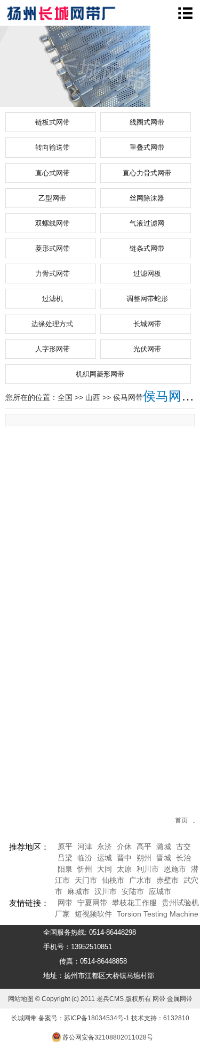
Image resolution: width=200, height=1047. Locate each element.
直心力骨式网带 (147, 173)
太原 (124, 869)
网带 (65, 902)
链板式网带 (52, 122)
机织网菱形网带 (100, 374)
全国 (65, 397)
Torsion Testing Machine (157, 914)
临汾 (84, 857)
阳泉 (65, 869)
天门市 (86, 880)
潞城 (163, 846)
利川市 (148, 869)
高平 (144, 846)
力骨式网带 (52, 274)
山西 (92, 397)
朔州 (144, 857)
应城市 (160, 891)
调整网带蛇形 (147, 299)
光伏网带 (147, 349)
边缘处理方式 (52, 324)
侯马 (120, 397)
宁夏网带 (92, 902)
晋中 (124, 857)
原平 (65, 846)
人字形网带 (52, 349)
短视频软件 (93, 914)
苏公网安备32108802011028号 (107, 1037)
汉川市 (105, 891)
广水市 (140, 880)
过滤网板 (147, 274)
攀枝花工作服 (134, 902)
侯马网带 (168, 396)
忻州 (84, 869)
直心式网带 (52, 173)
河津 (84, 846)
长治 (183, 857)
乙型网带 (52, 198)
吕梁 (65, 857)
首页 (181, 820)
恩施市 (175, 869)
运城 (104, 857)
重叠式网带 (147, 147)
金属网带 (180, 999)
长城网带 (147, 324)
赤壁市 (167, 880)
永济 (104, 846)
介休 (124, 846)
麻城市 (78, 891)
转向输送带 (52, 147)
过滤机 (52, 299)
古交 (183, 846)
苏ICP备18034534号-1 (97, 1018)
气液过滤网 (147, 223)
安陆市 (133, 891)
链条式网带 (147, 248)
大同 (104, 869)
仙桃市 (113, 880)
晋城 (163, 857)
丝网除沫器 (147, 198)
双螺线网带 (52, 223)
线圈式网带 (147, 122)
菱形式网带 (52, 248)
